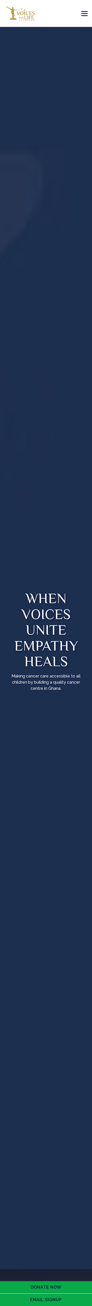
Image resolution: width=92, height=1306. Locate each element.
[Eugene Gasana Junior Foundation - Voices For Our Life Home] (24, 13)
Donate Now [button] (46, 1287)
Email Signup (46, 1299)
